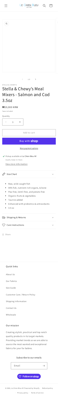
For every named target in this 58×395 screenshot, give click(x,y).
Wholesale (11, 314)
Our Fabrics (11, 281)
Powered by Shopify (32, 388)
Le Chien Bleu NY (17, 388)
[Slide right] (35, 79)
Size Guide (11, 287)
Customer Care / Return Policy (20, 294)
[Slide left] (22, 79)
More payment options (29, 148)
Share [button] (8, 234)
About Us (10, 274)
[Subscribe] (44, 365)
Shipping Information (16, 301)
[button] (6, 5)
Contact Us (11, 308)
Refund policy (47, 388)
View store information (17, 164)
